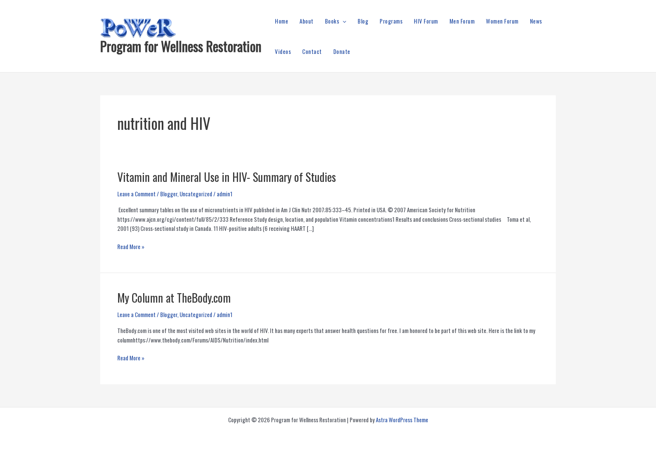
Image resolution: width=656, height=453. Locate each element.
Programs (391, 21)
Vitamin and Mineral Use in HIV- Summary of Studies (226, 176)
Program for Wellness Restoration (181, 46)
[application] (342, 21)
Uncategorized (196, 193)
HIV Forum (426, 21)
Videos (283, 51)
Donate (341, 51)
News (536, 21)
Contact (312, 51)
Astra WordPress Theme (402, 419)
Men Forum (462, 21)
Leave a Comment (136, 193)
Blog (363, 21)
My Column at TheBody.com (174, 297)
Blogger (168, 193)
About (307, 21)
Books (332, 21)
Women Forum (502, 21)
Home (281, 21)
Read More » (130, 246)
